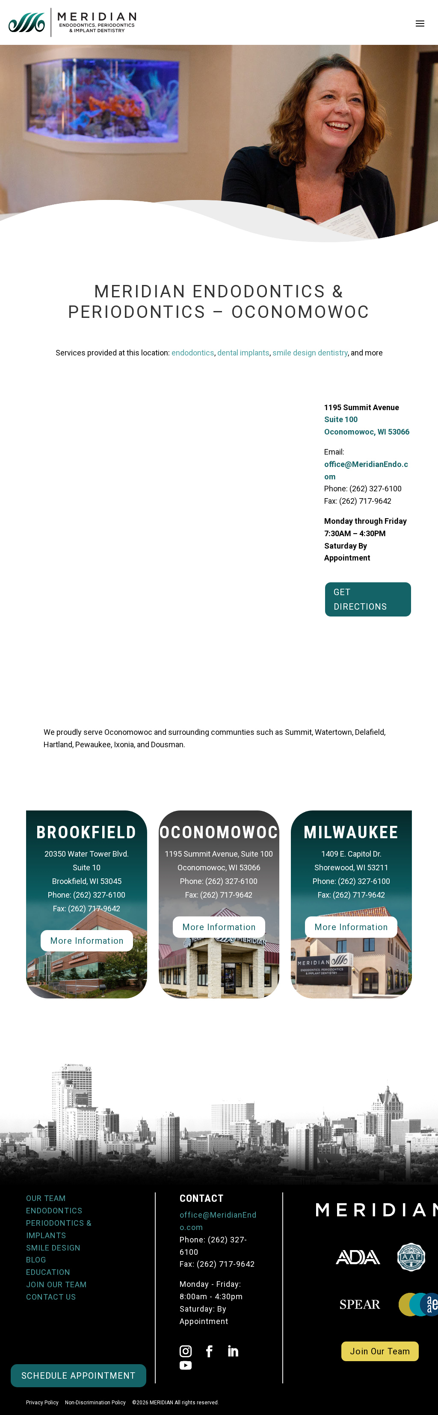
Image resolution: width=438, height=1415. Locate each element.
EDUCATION (48, 1272)
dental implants (243, 352)
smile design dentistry (310, 352)
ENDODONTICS (54, 1210)
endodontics (193, 352)
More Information (87, 941)
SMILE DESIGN (53, 1247)
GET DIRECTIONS (360, 599)
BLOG (36, 1259)
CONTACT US (51, 1296)
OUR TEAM (46, 1198)
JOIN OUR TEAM (56, 1284)
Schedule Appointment (78, 1376)
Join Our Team (380, 1351)
